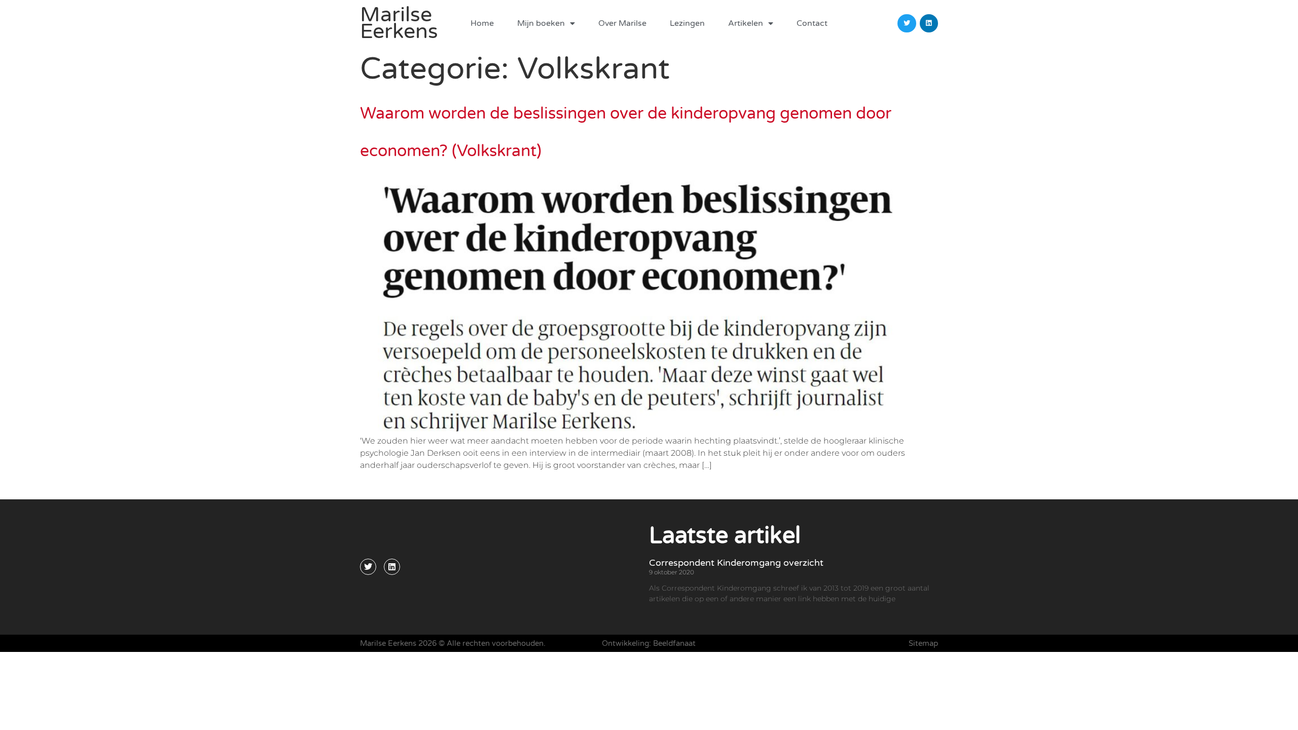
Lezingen (687, 23)
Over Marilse (622, 23)
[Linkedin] (929, 23)
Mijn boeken (541, 23)
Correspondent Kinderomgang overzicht (736, 562)
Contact (812, 23)
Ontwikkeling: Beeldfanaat (649, 643)
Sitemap (923, 643)
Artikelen (745, 23)
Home (482, 23)
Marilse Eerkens (399, 23)
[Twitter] (906, 23)
